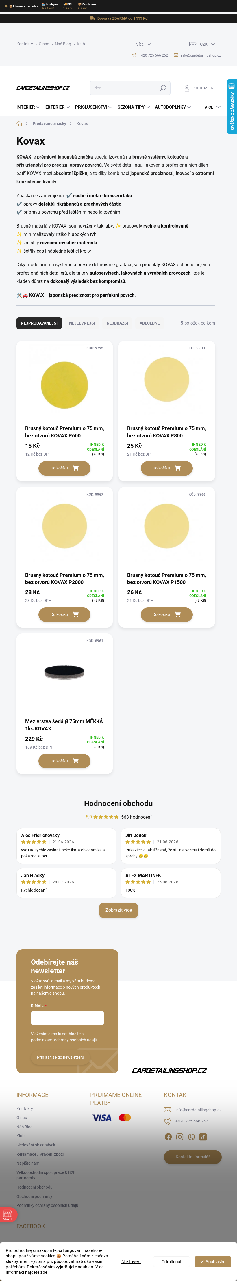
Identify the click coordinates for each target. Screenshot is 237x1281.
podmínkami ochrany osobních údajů (64, 1040)
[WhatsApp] (191, 1135)
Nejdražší (117, 323)
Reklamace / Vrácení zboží (40, 1154)
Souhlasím (215, 1261)
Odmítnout (172, 1261)
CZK (204, 44)
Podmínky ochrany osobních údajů (47, 1205)
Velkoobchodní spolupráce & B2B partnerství (46, 1175)
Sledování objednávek (35, 1145)
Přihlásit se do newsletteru (60, 1057)
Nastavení (131, 1261)
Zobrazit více (118, 910)
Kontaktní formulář (193, 1157)
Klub (81, 44)
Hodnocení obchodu (118, 803)
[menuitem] (29, 107)
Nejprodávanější (39, 323)
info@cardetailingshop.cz (198, 1109)
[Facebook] (168, 1135)
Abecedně (150, 323)
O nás (44, 44)
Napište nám (27, 1163)
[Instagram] (179, 1135)
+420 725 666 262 (191, 1121)
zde (43, 1272)
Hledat (163, 88)
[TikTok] (203, 1135)
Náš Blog (63, 44)
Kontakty (24, 44)
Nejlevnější (82, 323)
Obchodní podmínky (34, 1196)
